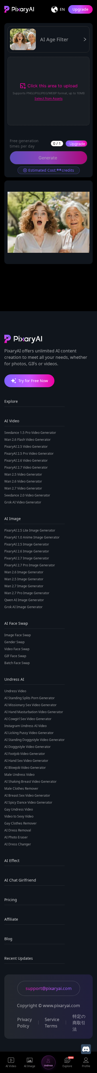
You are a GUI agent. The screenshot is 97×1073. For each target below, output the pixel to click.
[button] (48, 91)
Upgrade (80, 9)
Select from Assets (48, 98)
